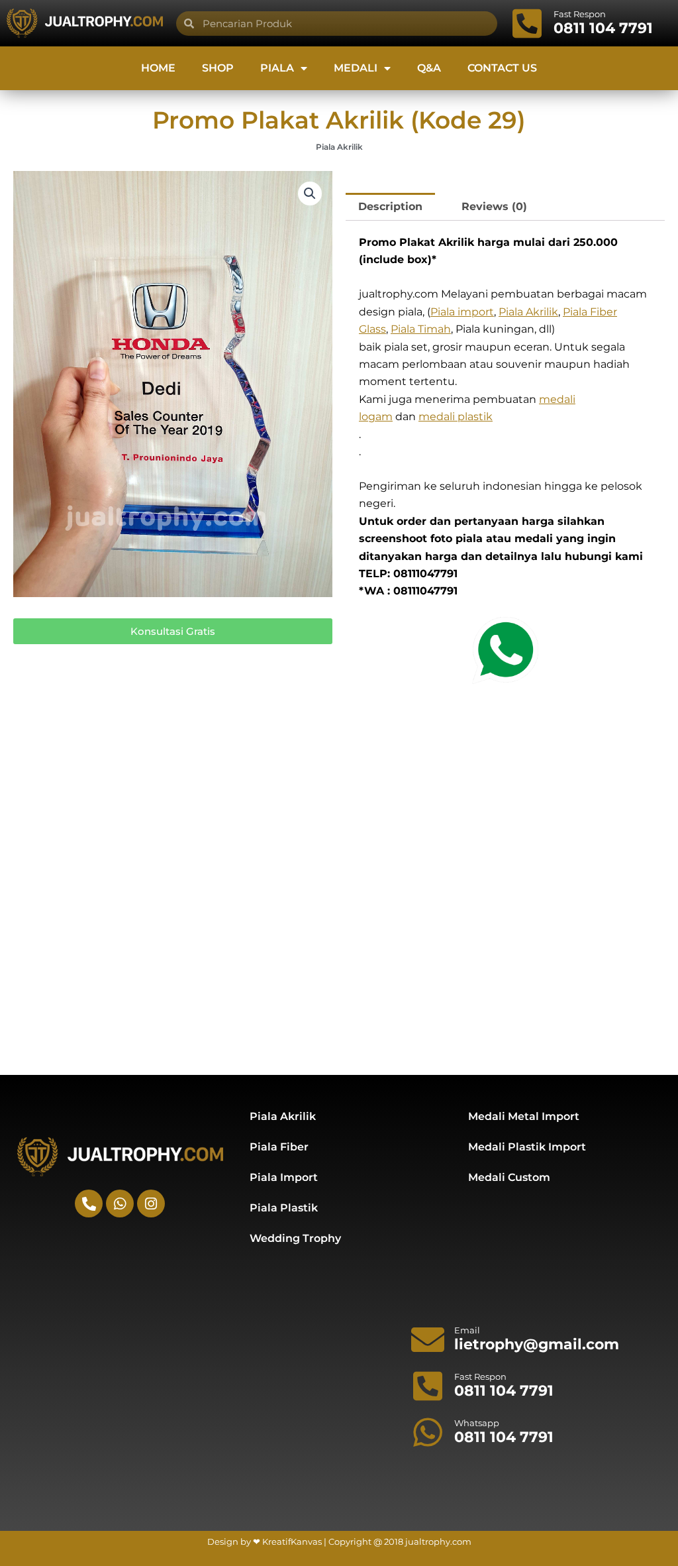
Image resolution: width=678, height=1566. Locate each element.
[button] (310, 193)
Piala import (462, 312)
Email (467, 1330)
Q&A (429, 68)
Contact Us (502, 68)
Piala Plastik (284, 1208)
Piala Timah (421, 329)
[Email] (427, 1339)
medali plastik (455, 416)
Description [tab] (390, 206)
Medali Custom (509, 1177)
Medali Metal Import (523, 1116)
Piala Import (284, 1177)
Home (158, 68)
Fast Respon (580, 14)
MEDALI (355, 68)
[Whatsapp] (427, 1432)
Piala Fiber (279, 1147)
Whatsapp (476, 1423)
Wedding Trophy (295, 1238)
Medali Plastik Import (527, 1147)
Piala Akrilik (339, 147)
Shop (218, 68)
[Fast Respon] (527, 23)
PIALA (277, 68)
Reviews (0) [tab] (494, 206)
